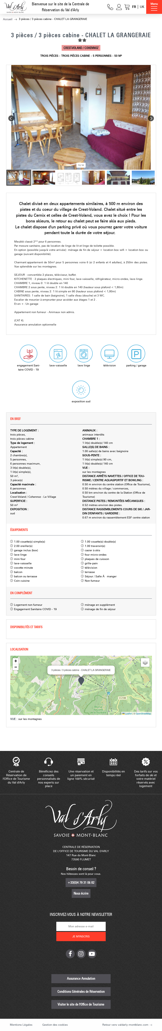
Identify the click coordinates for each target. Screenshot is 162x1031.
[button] (127, 7)
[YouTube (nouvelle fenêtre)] (92, 953)
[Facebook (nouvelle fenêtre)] (70, 953)
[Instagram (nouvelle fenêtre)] (81, 953)
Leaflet (128, 713)
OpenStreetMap (143, 713)
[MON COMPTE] (119, 7)
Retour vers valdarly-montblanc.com (125, 1024)
